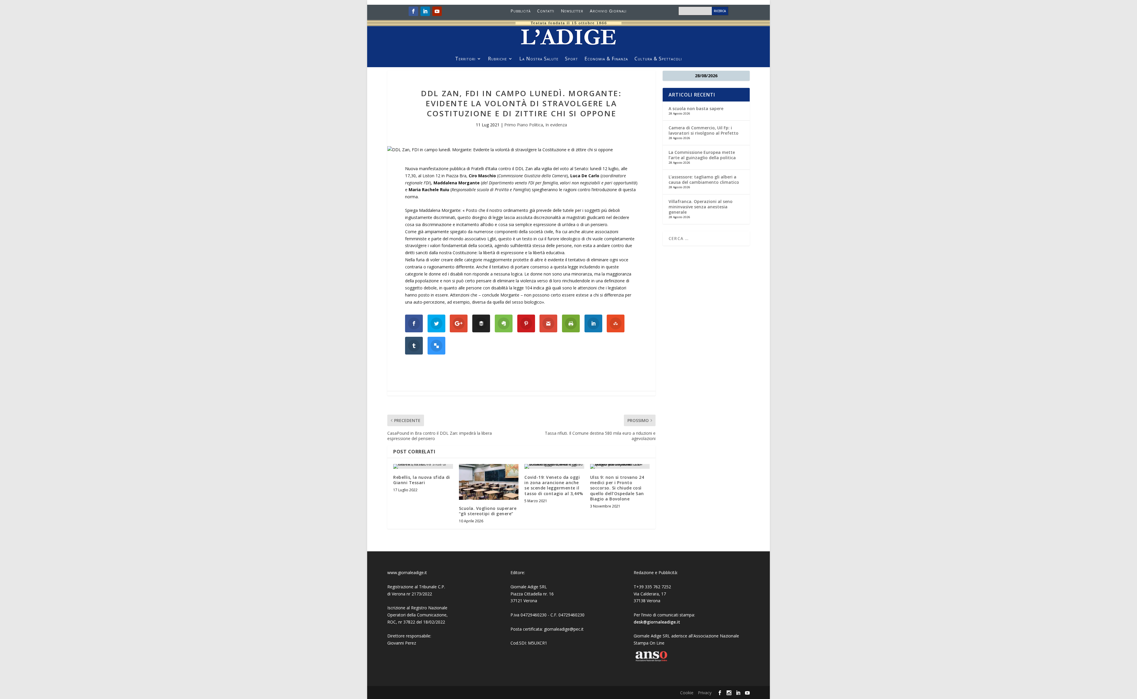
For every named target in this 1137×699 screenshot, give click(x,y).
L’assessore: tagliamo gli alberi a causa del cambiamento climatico (704, 179)
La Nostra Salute (538, 59)
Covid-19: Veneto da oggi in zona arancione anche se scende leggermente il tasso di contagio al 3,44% (553, 485)
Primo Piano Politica (523, 125)
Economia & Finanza (606, 59)
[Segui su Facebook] (413, 11)
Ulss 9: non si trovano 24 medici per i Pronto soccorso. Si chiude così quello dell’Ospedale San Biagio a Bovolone (617, 488)
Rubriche (497, 59)
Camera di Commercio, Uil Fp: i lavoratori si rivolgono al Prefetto (703, 130)
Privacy (705, 692)
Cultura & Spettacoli (658, 59)
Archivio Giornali (608, 11)
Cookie (686, 692)
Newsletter (572, 11)
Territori (465, 59)
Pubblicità (520, 11)
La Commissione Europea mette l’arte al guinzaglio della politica (702, 154)
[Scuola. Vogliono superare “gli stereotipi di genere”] (489, 482)
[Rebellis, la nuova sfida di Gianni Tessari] (423, 466)
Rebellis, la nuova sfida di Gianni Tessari (421, 479)
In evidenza (556, 125)
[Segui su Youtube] (437, 11)
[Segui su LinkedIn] (425, 11)
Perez (410, 643)
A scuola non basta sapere (696, 108)
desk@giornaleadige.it (657, 622)
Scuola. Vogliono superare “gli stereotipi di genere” (488, 510)
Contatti (545, 11)
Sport (571, 59)
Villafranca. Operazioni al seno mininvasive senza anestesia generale (701, 207)
